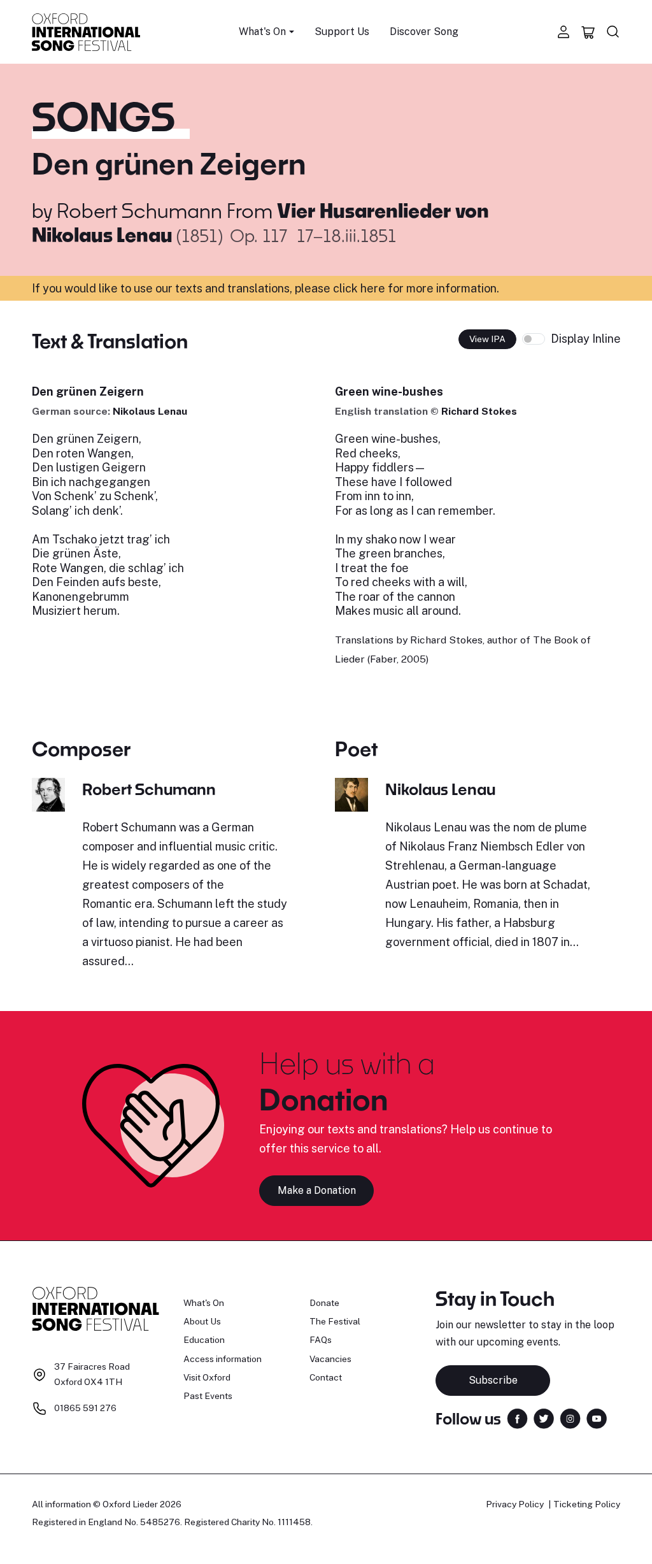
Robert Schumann (139, 210)
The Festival (334, 1321)
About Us (202, 1321)
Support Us (342, 31)
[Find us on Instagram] (570, 1417)
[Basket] (588, 31)
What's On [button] (262, 31)
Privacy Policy (515, 1504)
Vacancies (330, 1359)
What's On (203, 1303)
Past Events (207, 1396)
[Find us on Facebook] (517, 1417)
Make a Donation (317, 1190)
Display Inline (586, 338)
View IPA (487, 339)
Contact (325, 1377)
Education (204, 1340)
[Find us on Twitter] (544, 1417)
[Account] (563, 31)
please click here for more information (396, 288)
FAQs (320, 1340)
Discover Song (424, 31)
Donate (324, 1303)
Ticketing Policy (586, 1504)
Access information (222, 1359)
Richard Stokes (479, 411)
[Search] (613, 31)
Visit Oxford (206, 1377)
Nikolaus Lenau (150, 411)
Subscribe (493, 1380)
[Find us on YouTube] (596, 1417)
